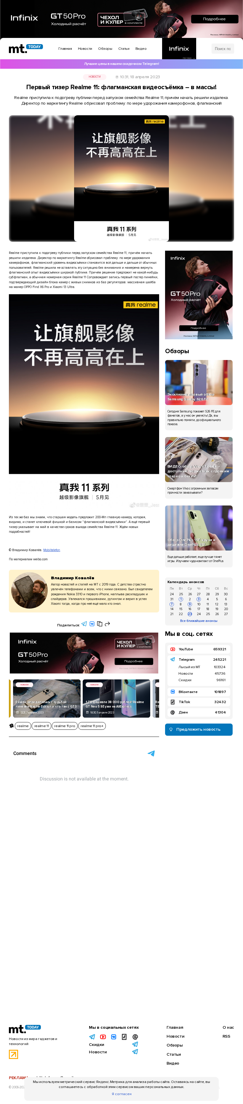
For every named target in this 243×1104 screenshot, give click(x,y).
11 (208, 604)
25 (181, 594)
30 (226, 594)
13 (225, 604)
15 (180, 609)
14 (171, 609)
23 (190, 614)
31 (171, 599)
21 (171, 614)
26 (190, 594)
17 (198, 609)
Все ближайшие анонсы (199, 621)
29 (217, 594)
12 (216, 604)
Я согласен (122, 1094)
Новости (94, 77)
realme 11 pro (64, 726)
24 (172, 594)
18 (207, 609)
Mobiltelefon (51, 550)
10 (198, 604)
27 (199, 594)
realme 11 (41, 726)
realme (23, 726)
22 (181, 614)
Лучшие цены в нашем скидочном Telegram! (121, 63)
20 (226, 609)
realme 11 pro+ (92, 726)
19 (216, 609)
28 (208, 594)
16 (189, 609)
